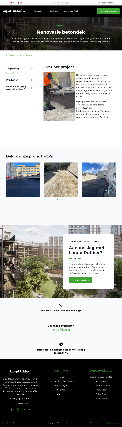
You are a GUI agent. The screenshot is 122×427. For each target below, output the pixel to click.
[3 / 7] (99, 179)
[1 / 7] (23, 179)
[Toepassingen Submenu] (29, 11)
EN (21, 3)
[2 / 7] (61, 179)
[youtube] (23, 409)
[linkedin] (29, 409)
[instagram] (17, 409)
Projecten (54, 11)
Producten (38, 11)
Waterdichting (12, 73)
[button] (113, 182)
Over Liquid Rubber (71, 11)
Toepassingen (21, 11)
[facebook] (11, 409)
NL (14, 3)
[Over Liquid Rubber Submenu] (82, 11)
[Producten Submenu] (45, 11)
